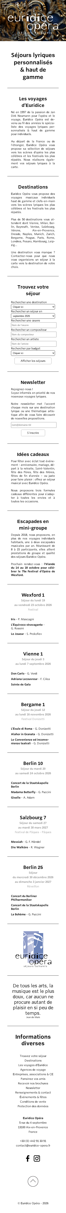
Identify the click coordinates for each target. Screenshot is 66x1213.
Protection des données (33, 1106)
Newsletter (33, 1088)
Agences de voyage (33, 1069)
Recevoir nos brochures (33, 1083)
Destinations (33, 1060)
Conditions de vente (33, 1101)
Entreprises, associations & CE (33, 1074)
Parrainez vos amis (33, 1079)
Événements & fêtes (33, 1097)
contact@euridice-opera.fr (33, 1145)
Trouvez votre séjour (33, 1056)
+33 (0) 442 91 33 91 (33, 1141)
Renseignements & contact (33, 1092)
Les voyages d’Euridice (33, 1065)
